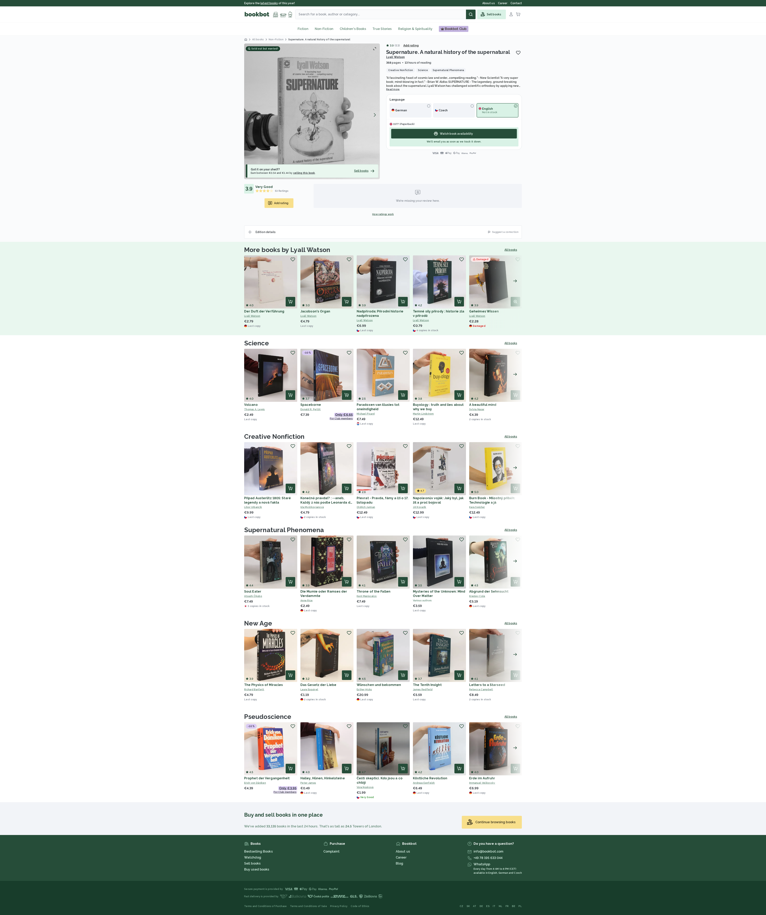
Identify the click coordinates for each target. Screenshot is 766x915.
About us (403, 851)
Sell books (252, 863)
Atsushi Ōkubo (253, 596)
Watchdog (252, 857)
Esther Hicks (364, 689)
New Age (258, 623)
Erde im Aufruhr (482, 778)
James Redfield (422, 689)
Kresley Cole (477, 596)
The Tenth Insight (427, 685)
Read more (393, 89)
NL (500, 906)
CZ (461, 906)
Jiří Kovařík (419, 507)
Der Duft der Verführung (264, 311)
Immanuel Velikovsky (482, 783)
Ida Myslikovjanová (312, 507)
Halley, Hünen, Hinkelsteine (322, 778)
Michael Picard (366, 413)
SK (468, 906)
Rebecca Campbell (481, 689)
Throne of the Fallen (373, 591)
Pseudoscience (267, 716)
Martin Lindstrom (423, 413)
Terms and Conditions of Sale (308, 906)
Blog (399, 863)
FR (507, 906)
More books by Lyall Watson (287, 249)
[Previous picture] (249, 115)
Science (256, 343)
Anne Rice (306, 600)
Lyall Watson (395, 57)
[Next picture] (374, 115)
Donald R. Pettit (310, 409)
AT (474, 906)
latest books (269, 3)
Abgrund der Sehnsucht (488, 591)
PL (520, 906)
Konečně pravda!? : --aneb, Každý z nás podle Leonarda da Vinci (326, 502)
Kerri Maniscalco (367, 596)
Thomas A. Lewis (254, 409)
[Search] (471, 14)
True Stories (382, 29)
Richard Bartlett (254, 689)
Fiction (303, 29)
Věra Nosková (365, 787)
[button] (312, 111)
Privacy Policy (338, 906)
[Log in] (511, 14)
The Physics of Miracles (263, 685)
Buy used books (256, 869)
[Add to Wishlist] (518, 52)
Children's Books (353, 29)
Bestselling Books (258, 851)
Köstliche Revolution (430, 778)
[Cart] (518, 14)
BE (513, 906)
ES (488, 906)
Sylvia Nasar (476, 409)
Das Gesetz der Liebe (318, 685)
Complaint (331, 851)
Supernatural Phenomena (284, 530)
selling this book (304, 173)
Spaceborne (310, 405)
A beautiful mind (483, 405)
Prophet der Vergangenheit (267, 778)
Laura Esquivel (309, 689)
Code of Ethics (360, 906)
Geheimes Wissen (484, 311)
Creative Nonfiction (274, 436)
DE (481, 906)
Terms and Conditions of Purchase (265, 906)
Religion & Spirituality (415, 29)
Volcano (251, 405)
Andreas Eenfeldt (424, 783)
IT (494, 906)
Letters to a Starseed (487, 685)
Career (401, 857)
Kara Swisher (477, 507)
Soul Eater (252, 591)
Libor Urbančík (253, 507)
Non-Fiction (324, 29)
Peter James (308, 783)
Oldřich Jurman (366, 507)
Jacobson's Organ (315, 311)
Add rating (411, 45)
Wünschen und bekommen (379, 685)
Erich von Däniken (255, 783)
